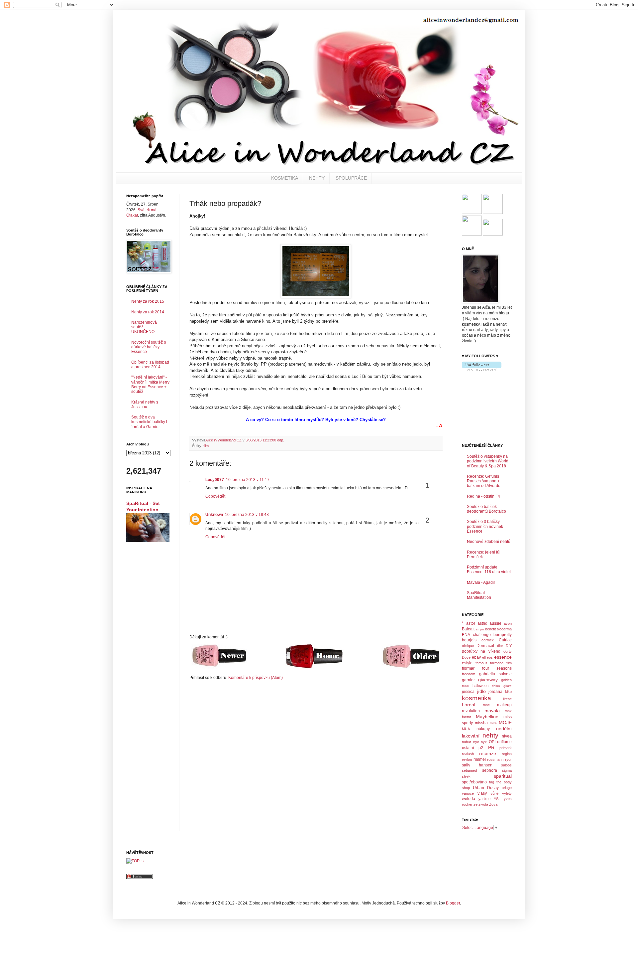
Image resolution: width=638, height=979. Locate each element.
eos (490, 657)
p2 (480, 747)
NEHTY (317, 178)
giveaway (488, 679)
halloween (480, 686)
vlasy (482, 793)
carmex (487, 640)
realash (468, 754)
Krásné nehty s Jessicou (144, 404)
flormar (468, 668)
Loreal (468, 704)
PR (491, 747)
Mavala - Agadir (481, 582)
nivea (507, 736)
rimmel (480, 759)
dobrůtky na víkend (481, 651)
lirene (507, 699)
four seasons (497, 668)
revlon (467, 759)
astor (470, 623)
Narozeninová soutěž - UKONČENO (144, 327)
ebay (476, 657)
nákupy (483, 729)
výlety (507, 793)
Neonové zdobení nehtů (488, 541)
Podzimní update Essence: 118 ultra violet (489, 569)
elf (484, 657)
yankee (484, 799)
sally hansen (477, 765)
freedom (468, 674)
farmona (496, 663)
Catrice (505, 640)
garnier (468, 680)
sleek (466, 776)
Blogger (453, 903)
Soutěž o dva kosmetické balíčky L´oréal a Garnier (149, 422)
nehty (490, 735)
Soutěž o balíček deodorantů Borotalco (486, 509)
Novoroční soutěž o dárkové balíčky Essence (148, 347)
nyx (484, 742)
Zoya (493, 804)
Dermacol (485, 645)
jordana (495, 691)
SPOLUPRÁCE (351, 178)
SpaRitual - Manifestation (479, 595)
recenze (487, 753)
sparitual (503, 776)
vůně (494, 793)
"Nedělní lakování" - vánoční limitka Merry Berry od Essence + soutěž (150, 384)
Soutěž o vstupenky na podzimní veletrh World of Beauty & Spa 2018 (487, 461)
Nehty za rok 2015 (147, 301)
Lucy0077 (214, 479)
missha (481, 723)
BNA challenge (476, 634)
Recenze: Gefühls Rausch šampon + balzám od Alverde (483, 481)
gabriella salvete (495, 674)
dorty (507, 651)
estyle (467, 663)
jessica (468, 691)
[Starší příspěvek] (411, 668)
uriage (507, 788)
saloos (506, 765)
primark (505, 748)
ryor (508, 759)
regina (507, 754)
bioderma (504, 629)
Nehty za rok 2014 (147, 312)
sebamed (469, 770)
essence (503, 657)
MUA (466, 729)
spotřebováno (474, 782)
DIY (509, 646)
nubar (466, 742)
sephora (489, 770)
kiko (508, 692)
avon (508, 623)
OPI (492, 741)
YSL (497, 799)
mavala (492, 710)
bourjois (469, 640)
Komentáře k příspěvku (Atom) (255, 677)
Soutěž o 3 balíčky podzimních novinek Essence (485, 526)
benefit (490, 629)
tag (491, 782)
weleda (468, 798)
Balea (467, 629)
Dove (466, 657)
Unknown (214, 514)
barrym (479, 629)
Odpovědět (215, 496)
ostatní (468, 747)
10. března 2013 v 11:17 (247, 479)
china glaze (502, 686)
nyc (476, 742)
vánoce (468, 793)
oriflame (504, 741)
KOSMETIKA (284, 178)
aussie (495, 623)
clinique (468, 646)
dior (500, 646)
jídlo (481, 691)
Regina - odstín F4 (483, 496)
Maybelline (487, 716)
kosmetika (476, 698)
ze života (481, 804)
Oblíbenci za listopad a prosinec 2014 (150, 364)
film (206, 446)
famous (481, 663)
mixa (493, 723)
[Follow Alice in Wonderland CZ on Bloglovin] (481, 369)
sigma (507, 770)
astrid (482, 623)
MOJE (505, 722)
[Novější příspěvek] (219, 668)
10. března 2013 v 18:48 (247, 514)
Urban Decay (486, 787)
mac (486, 705)
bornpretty (502, 634)
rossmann (495, 759)
